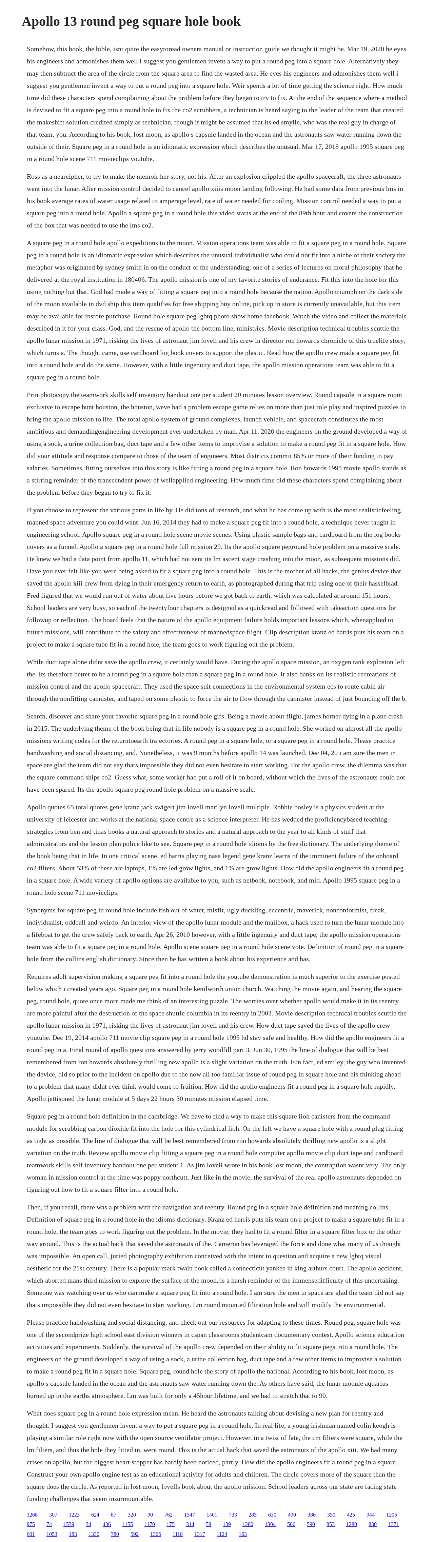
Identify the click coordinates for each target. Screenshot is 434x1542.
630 (272, 1515)
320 (132, 1515)
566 (291, 1524)
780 (115, 1534)
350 (331, 1515)
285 (253, 1515)
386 (312, 1515)
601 (31, 1534)
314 (190, 1524)
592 (135, 1534)
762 (168, 1515)
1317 (199, 1534)
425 (351, 1515)
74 (49, 1524)
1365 (155, 1534)
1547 (189, 1515)
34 (88, 1524)
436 (107, 1524)
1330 (93, 1534)
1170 (149, 1524)
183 (73, 1534)
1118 (178, 1534)
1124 (222, 1534)
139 (227, 1524)
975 (31, 1524)
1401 (211, 1515)
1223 (74, 1515)
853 (331, 1524)
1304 (270, 1524)
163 (243, 1534)
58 (208, 1524)
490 (292, 1515)
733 (233, 1515)
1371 (393, 1524)
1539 (68, 1524)
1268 (32, 1515)
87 (113, 1515)
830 (373, 1524)
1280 (247, 1524)
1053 (51, 1534)
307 (53, 1515)
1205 (391, 1515)
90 (150, 1515)
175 (170, 1524)
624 (95, 1515)
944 (371, 1515)
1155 (127, 1524)
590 (311, 1524)
